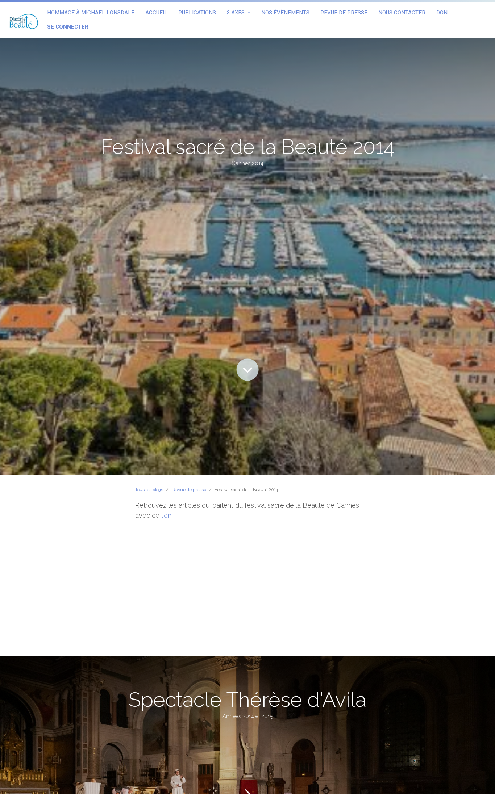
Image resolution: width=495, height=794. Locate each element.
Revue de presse (189, 489)
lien (166, 515)
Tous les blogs (149, 489)
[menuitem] (91, 13)
